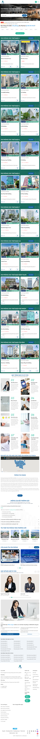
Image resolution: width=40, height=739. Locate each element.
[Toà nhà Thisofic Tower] (30, 81)
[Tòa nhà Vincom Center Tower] (30, 47)
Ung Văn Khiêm (25, 299)
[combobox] (11, 15)
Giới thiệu (34, 672)
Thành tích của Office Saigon (35, 685)
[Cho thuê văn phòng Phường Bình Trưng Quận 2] (25, 536)
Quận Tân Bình (15, 368)
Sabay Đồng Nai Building (26, 362)
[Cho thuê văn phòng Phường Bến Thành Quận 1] (5, 536)
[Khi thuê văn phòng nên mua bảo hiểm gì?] (10, 556)
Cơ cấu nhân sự (35, 674)
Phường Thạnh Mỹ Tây (31, 299)
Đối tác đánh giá (35, 679)
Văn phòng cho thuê (9, 731)
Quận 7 (12, 232)
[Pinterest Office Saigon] (35, 731)
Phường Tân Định (9, 63)
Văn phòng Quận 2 (17, 641)
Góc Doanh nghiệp (4, 719)
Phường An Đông (10, 199)
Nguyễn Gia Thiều (7, 131)
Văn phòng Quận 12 (17, 647)
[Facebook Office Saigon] (27, 731)
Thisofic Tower (24, 92)
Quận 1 (13, 63)
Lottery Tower (4, 193)
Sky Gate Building (5, 329)
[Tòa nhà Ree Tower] (30, 149)
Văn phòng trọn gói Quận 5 (18, 657)
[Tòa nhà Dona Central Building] (30, 250)
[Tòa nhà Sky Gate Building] (10, 318)
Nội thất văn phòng (4, 715)
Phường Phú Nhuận (12, 333)
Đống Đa (4, 368)
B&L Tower (23, 295)
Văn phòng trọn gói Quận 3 (31, 655)
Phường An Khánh (11, 97)
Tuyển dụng (35, 689)
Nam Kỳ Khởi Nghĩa (26, 131)
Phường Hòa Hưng (28, 266)
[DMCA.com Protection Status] (15, 728)
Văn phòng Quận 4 (4, 643)
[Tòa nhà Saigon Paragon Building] (30, 216)
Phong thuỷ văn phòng (4, 717)
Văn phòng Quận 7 (30, 643)
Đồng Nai (24, 368)
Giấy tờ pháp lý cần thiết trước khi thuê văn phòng (29, 565)
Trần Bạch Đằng (5, 97)
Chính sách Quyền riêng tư (28, 686)
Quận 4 (15, 165)
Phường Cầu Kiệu (31, 333)
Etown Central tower (5, 160)
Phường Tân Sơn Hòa (9, 368)
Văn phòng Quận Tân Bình (18, 648)
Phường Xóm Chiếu (10, 165)
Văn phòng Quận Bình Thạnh (32, 647)
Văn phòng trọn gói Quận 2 (18, 655)
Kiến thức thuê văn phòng (5, 708)
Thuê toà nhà (22, 731)
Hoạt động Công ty (36, 687)
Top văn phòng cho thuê (5, 713)
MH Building (23, 193)
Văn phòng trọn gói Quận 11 (19, 659)
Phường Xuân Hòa (12, 131)
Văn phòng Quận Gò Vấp (31, 648)
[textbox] (4, 15)
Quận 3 (17, 131)
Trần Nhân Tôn (5, 199)
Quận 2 (15, 97)
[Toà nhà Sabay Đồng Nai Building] (30, 352)
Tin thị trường (3, 721)
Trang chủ (3, 731)
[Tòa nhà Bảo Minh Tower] (30, 115)
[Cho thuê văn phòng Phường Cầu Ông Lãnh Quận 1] (15, 536)
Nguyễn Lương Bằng (26, 232)
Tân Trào (4, 232)
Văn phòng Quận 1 (4, 641)
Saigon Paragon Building (26, 227)
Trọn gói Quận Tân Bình (18, 660)
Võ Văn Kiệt (25, 199)
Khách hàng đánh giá (36, 677)
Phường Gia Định (12, 299)
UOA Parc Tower (4, 58)
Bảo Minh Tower (24, 126)
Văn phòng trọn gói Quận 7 (31, 657)
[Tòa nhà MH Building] (30, 183)
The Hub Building (4, 295)
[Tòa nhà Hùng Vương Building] (10, 250)
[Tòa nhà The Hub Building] (10, 284)
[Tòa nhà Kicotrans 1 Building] (10, 352)
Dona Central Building (25, 261)
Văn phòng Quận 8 (4, 645)
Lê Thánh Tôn (25, 63)
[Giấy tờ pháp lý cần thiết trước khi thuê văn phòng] (30, 556)
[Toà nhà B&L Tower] (30, 284)
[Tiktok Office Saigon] (27, 733)
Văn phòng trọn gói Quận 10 (6, 659)
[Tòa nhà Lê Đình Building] (10, 115)
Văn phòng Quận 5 (17, 643)
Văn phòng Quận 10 (30, 645)
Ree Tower (23, 160)
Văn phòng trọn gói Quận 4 (5, 657)
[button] (35, 38)
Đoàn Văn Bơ (5, 165)
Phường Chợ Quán (30, 199)
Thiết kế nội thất (12, 733)
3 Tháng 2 (5, 266)
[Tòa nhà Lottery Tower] (10, 183)
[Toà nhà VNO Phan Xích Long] (30, 318)
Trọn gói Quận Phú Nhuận (5, 660)
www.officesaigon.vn (24, 735)
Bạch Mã (24, 266)
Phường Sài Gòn (29, 63)
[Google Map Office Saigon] (29, 733)
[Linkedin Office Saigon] (33, 731)
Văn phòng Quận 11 (4, 647)
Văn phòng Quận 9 (17, 645)
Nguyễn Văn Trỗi (6, 333)
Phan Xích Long (25, 333)
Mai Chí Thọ (25, 97)
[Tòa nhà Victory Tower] (10, 216)
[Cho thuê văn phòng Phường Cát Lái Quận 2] (35, 536)
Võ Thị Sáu (4, 63)
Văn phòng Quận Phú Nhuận (6, 648)
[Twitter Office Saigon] (29, 731)
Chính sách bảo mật (27, 683)
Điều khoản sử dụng (27, 689)
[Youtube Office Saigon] (31, 731)
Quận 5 (15, 199)
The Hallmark (4, 92)
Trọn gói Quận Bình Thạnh (31, 659)
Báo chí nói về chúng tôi (35, 682)
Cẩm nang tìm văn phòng (5, 706)
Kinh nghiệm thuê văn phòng (5, 710)
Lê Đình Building (4, 126)
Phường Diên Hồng (10, 266)
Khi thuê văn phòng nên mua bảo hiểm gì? (8, 565)
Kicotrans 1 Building (5, 362)
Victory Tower (4, 227)
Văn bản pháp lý (3, 712)
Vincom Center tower (25, 58)
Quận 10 (14, 266)
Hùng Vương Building (5, 261)
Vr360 (16, 733)
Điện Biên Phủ (7, 299)
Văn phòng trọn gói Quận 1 (5, 655)
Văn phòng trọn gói (16, 731)
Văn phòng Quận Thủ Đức (5, 650)
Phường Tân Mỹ (8, 232)
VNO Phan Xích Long (25, 329)
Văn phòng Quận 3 (30, 641)
